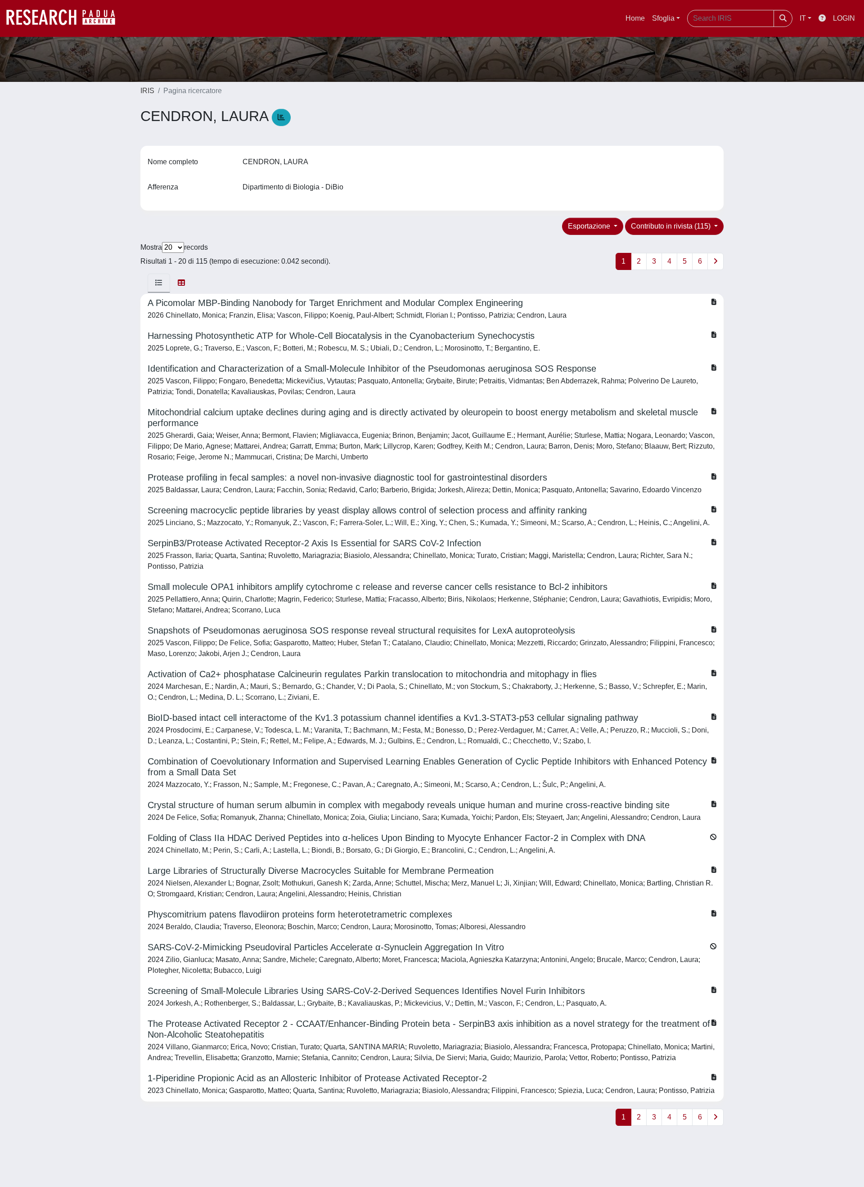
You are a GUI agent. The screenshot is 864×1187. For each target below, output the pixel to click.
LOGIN (844, 18)
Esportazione (590, 226)
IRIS (147, 90)
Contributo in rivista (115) (671, 226)
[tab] (159, 283)
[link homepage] (65, 18)
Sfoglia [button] (663, 18)
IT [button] (803, 18)
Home (635, 18)
